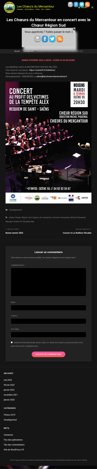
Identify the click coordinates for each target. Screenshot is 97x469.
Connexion (8, 435)
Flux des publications (13, 440)
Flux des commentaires (14, 445)
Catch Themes (82, 460)
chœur (12, 217)
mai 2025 (8, 380)
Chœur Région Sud (23, 217)
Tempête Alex (28, 221)
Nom (13, 302)
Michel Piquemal (78, 217)
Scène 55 (18, 221)
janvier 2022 (9, 390)
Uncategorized (28, 51)
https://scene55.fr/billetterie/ (42, 70)
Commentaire (18, 265)
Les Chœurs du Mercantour (35, 6)
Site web (15, 329)
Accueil (17, 51)
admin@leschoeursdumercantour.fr (52, 76)
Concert (56, 217)
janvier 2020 (9, 400)
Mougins (9, 221)
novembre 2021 (11, 395)
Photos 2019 (9, 415)
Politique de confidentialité (55, 460)
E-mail (14, 316)
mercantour (65, 217)
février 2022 (9, 385)
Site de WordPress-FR (14, 449)
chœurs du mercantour (42, 217)
